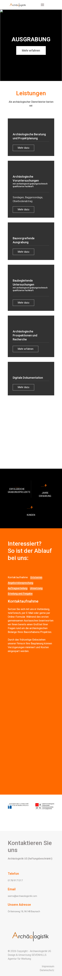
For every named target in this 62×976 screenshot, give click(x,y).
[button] (42, 5)
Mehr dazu (23, 147)
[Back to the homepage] (18, 5)
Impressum (48, 966)
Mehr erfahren (31, 50)
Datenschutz (47, 970)
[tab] (18, 577)
